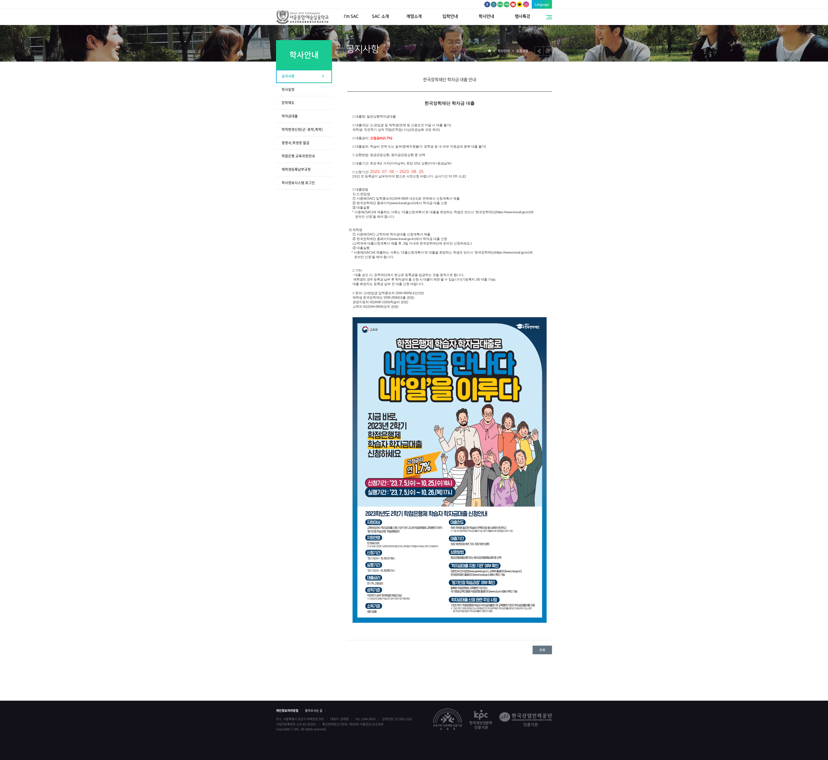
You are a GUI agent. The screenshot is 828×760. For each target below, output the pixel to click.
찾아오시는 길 (313, 710)
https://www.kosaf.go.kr (512, 212)
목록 (542, 650)
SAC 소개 (380, 16)
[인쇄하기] (547, 51)
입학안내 (450, 16)
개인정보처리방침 (287, 710)
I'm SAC (351, 16)
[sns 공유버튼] (539, 51)
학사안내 (486, 16)
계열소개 (414, 16)
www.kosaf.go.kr (402, 203)
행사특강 (522, 16)
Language (542, 4)
